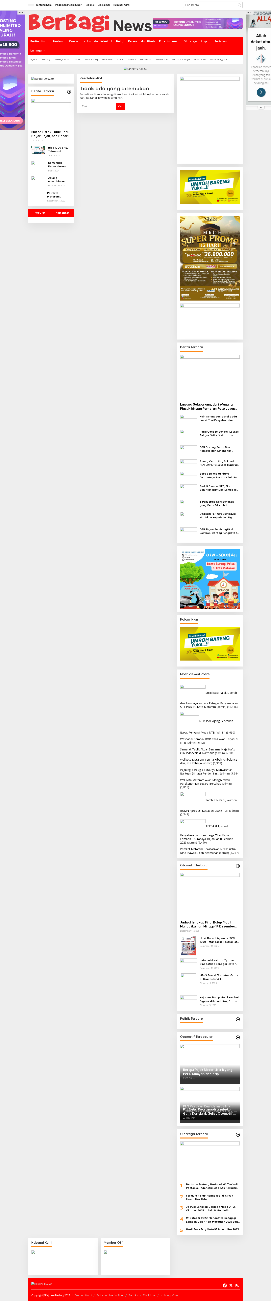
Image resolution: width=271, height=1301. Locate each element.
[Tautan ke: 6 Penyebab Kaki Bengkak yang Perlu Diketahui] (188, 504)
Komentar (62, 212)
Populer (40, 212)
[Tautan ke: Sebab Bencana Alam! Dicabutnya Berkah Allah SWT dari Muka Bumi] (188, 476)
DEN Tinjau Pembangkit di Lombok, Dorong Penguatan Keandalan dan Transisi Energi (220, 531)
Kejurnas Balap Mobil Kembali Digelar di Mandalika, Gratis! (219, 999)
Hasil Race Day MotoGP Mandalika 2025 (212, 1229)
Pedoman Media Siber (110, 1295)
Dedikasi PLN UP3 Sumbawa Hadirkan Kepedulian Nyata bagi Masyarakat (218, 515)
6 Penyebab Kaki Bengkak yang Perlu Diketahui (217, 503)
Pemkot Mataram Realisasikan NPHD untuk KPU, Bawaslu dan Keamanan (208, 850)
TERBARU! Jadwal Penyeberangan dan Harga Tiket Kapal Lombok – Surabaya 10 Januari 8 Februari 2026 (206, 834)
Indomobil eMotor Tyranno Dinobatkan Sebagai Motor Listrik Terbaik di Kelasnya (218, 962)
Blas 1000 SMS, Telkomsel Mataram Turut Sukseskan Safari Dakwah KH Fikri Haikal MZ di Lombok (58, 149)
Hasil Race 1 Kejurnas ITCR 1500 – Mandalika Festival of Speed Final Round (218, 939)
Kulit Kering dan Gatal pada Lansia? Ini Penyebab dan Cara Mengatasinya (218, 418)
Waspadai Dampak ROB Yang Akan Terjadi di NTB (209, 740)
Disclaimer (149, 1295)
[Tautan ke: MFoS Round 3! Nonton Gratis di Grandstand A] (188, 983)
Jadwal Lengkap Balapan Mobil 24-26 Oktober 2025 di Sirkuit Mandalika (211, 1208)
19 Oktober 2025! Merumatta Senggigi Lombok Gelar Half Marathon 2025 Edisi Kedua (212, 1219)
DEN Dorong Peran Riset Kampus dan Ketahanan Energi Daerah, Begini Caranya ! (216, 449)
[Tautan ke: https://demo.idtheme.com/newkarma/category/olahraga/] (237, 1134)
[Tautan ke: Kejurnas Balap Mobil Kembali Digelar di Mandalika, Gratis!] (188, 1001)
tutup (21, 12)
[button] (239, 5)
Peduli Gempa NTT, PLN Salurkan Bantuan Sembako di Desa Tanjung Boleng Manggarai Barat (218, 488)
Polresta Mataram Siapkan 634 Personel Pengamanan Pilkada (56, 194)
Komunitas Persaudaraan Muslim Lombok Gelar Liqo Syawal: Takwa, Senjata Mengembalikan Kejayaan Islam (58, 164)
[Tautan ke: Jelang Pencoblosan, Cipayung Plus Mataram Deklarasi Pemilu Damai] (38, 180)
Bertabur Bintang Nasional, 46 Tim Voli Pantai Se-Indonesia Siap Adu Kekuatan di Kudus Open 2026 (212, 1186)
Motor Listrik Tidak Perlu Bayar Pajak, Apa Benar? (50, 134)
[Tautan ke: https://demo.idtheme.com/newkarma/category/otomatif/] (237, 866)
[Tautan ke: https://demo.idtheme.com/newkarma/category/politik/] (237, 1019)
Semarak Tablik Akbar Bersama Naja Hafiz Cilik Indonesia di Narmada (207, 751)
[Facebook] (224, 1285)
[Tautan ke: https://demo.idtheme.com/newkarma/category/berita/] (69, 92)
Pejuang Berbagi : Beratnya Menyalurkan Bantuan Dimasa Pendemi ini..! (206, 771)
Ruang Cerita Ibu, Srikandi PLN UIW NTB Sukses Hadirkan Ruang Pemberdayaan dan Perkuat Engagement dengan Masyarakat (219, 463)
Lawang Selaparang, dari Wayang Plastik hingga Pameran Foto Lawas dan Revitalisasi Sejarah (207, 406)
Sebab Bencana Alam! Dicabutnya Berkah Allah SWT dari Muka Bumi (219, 475)
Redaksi (133, 1295)
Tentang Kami (83, 1295)
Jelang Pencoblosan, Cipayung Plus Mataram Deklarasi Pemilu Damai (59, 179)
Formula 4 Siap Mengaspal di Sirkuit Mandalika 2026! (209, 1197)
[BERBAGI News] (90, 23)
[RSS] (237, 1285)
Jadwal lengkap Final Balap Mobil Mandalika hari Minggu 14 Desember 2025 (207, 924)
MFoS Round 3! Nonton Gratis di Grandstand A (219, 977)
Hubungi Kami (169, 1295)
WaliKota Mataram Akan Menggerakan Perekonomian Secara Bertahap (205, 781)
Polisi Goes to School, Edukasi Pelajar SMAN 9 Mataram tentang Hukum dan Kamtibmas (219, 433)
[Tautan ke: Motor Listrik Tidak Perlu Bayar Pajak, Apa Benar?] (51, 113)
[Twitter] (231, 1285)
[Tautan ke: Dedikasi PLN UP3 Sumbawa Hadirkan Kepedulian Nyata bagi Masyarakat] (188, 518)
